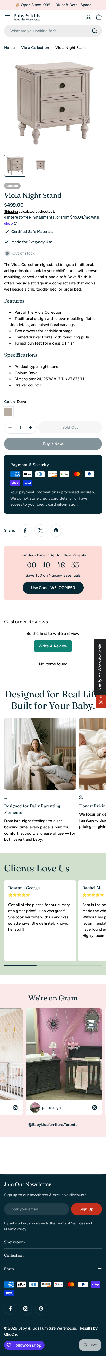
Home (9, 47)
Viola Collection (35, 47)
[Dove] (8, 412)
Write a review (53, 646)
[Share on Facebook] (25, 530)
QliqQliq (11, 1334)
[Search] (95, 31)
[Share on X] (40, 530)
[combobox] (53, 31)
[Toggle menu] (7, 17)
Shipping (11, 211)
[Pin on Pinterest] (56, 530)
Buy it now (53, 443)
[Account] (88, 17)
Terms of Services (70, 1223)
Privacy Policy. (15, 1229)
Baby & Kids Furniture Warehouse (47, 1328)
